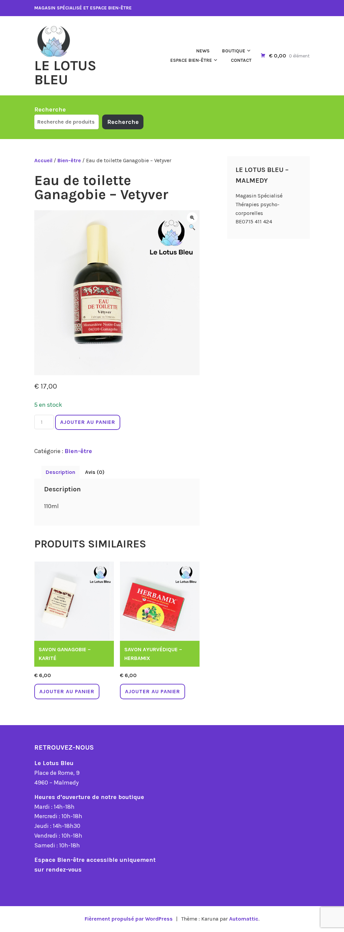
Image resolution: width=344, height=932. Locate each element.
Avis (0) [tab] (94, 472)
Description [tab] (60, 472)
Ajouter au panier (87, 422)
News (203, 51)
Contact (241, 60)
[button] (192, 217)
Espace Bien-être (191, 60)
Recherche (50, 109)
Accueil (43, 160)
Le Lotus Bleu (65, 72)
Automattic (243, 919)
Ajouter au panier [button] (66, 691)
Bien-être (69, 160)
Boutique (233, 51)
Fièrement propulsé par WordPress (129, 919)
